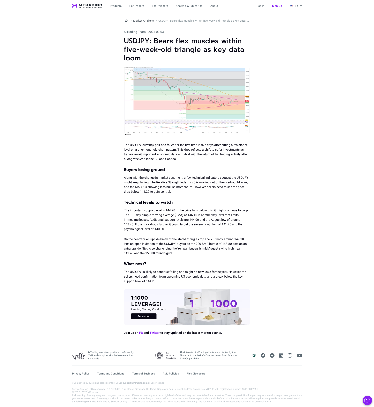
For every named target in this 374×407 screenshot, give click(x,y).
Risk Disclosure (196, 373)
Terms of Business (143, 373)
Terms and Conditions (110, 373)
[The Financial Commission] (166, 355)
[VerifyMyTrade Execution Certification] (78, 355)
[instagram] (290, 355)
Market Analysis (143, 20)
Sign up (277, 5)
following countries (86, 401)
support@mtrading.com (135, 383)
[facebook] (263, 355)
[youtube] (299, 355)
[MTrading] (87, 6)
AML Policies (171, 373)
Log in (260, 5)
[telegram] (272, 355)
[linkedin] (281, 355)
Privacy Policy (80, 373)
